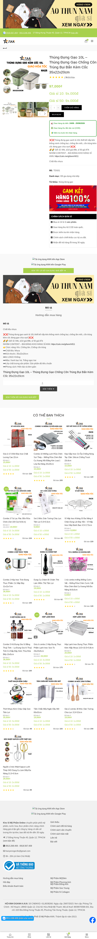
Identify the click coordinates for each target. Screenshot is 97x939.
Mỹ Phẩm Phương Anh (60, 882)
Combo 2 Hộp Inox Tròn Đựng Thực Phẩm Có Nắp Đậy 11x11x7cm (16, 583)
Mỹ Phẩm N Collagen (60, 892)
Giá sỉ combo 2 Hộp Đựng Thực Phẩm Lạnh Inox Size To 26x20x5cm (47, 647)
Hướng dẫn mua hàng (13, 878)
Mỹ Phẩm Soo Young (59, 888)
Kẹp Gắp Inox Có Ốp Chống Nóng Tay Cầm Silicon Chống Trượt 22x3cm (79, 457)
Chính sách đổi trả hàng (61, 826)
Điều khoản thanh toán (13, 886)
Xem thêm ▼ (49, 389)
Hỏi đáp (6, 882)
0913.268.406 (25, 33)
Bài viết (53, 842)
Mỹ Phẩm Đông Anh (59, 884)
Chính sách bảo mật (59, 834)
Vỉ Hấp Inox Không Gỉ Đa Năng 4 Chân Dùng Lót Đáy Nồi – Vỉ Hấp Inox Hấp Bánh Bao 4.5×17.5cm (79, 521)
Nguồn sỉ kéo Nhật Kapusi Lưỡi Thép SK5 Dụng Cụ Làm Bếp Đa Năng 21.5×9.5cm (17, 770)
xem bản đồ (9, 841)
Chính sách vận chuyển (60, 830)
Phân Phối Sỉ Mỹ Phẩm (39, 917)
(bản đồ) (74, 33)
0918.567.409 (12, 33)
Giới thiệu (54, 822)
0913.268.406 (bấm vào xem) (19, 918)
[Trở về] (5, 47)
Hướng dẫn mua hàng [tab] (48, 315)
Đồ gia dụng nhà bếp (69, 176)
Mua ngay (56, 115)
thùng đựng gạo (66, 182)
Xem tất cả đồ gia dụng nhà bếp (47, 271)
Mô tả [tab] (48, 307)
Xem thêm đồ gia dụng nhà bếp (21, 397)
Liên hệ (53, 838)
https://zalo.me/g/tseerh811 (67, 156)
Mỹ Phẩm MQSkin (58, 878)
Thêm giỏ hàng (71, 108)
